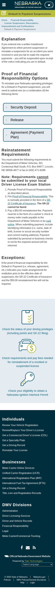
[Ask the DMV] (49, 5)
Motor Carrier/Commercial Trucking (21, 536)
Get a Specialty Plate (13, 440)
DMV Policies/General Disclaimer (31, 580)
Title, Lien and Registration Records (21, 493)
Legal (5, 531)
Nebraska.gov (39, 577)
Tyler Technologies (34, 561)
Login (32, 582)
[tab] (27, 107)
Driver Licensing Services (16, 516)
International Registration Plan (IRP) (21, 478)
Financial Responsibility (22, 20)
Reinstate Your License (15, 450)
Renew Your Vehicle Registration (20, 425)
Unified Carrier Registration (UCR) (21, 473)
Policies (7, 580)
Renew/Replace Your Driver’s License (23, 430)
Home (4, 20)
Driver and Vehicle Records (17, 521)
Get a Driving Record (13, 445)
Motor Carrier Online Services (18, 468)
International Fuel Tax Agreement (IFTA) (23, 483)
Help (22, 582)
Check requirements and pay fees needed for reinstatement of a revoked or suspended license (27, 362)
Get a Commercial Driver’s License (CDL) (24, 435)
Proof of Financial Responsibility (29, 196)
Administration (10, 511)
